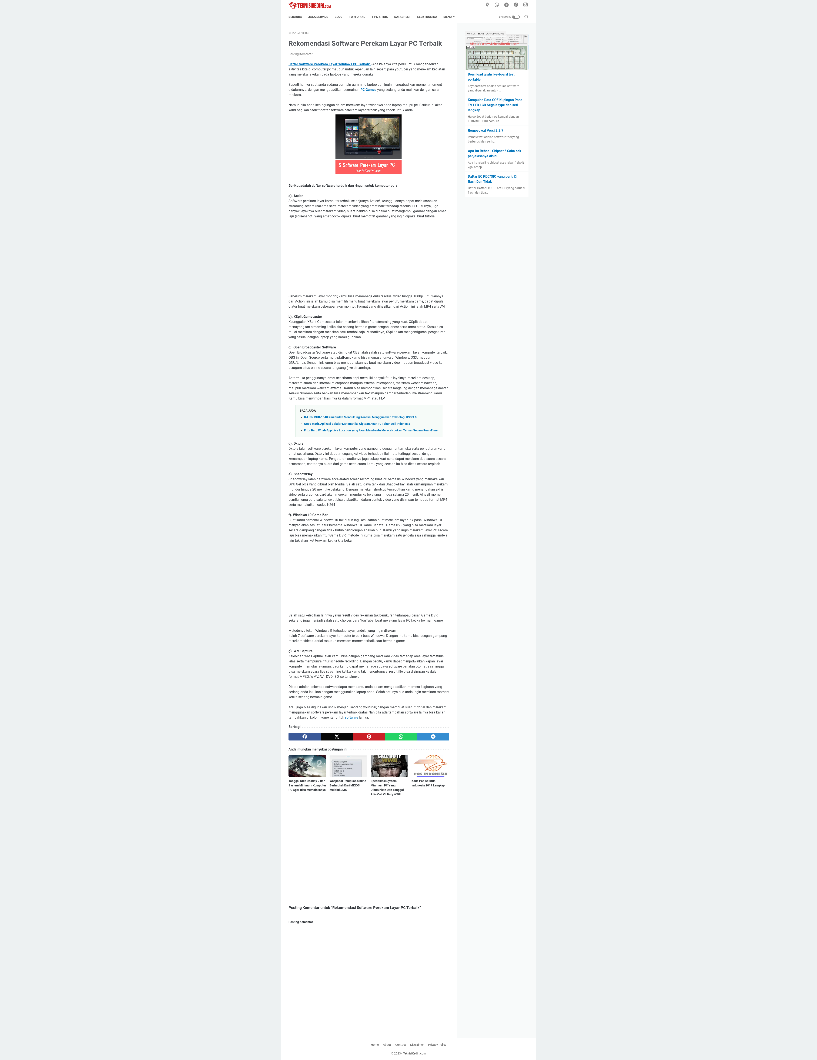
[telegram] (506, 5)
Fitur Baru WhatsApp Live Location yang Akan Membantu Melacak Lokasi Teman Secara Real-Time (371, 430)
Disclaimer (417, 1044)
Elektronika (427, 17)
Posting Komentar (301, 54)
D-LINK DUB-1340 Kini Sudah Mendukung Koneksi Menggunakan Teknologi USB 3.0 (360, 417)
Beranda (295, 17)
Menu (447, 17)
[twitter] (337, 736)
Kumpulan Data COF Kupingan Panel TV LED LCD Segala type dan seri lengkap (495, 105)
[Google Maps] (487, 5)
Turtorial (357, 17)
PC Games (368, 90)
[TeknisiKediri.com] (312, 5)
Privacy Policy (437, 1044)
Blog (339, 17)
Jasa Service (318, 17)
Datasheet (402, 17)
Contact (400, 1044)
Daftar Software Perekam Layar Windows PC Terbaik (330, 64)
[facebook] (516, 5)
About (387, 1044)
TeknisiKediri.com (414, 1053)
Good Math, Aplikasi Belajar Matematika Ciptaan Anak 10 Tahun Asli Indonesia (357, 424)
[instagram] (525, 5)
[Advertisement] (369, 254)
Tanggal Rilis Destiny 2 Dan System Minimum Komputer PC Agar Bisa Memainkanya (307, 785)
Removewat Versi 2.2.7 (485, 130)
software (351, 717)
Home (375, 1044)
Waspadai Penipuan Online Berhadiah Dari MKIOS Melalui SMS (348, 785)
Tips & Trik (379, 17)
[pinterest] (369, 736)
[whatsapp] (497, 5)
